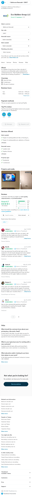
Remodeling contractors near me (9, 439)
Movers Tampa (4, 426)
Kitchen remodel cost (6, 408)
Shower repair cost (6, 404)
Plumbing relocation (7, 49)
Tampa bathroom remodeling (8, 454)
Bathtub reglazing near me (7, 444)
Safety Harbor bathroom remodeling (10, 459)
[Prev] (13, 317)
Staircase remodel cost (7, 411)
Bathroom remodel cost (7, 401)
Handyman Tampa (5, 421)
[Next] (18, 317)
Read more (26, 95)
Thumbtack (4, 6)
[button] (5, 16)
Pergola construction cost (7, 406)
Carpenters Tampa (5, 428)
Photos (15, 62)
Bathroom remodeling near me (8, 437)
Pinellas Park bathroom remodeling (9, 462)
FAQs (26, 62)
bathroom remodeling (13, 6)
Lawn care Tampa (5, 424)
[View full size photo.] (10, 180)
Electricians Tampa (5, 419)
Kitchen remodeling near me (8, 446)
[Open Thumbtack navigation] (3, 2)
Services (9, 62)
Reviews (21, 62)
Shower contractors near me (8, 441)
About (3, 62)
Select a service (5, 24)
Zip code (3, 30)
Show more (4, 413)
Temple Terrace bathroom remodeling (10, 457)
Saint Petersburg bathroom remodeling (10, 464)
